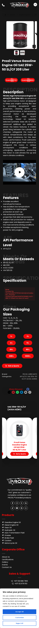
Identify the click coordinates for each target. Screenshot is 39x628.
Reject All (19, 623)
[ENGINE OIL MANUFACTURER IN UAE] (19, 5)
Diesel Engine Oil (11, 525)
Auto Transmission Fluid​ (14, 533)
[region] (19, 608)
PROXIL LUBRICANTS (30, 374)
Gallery (5, 562)
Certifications (7, 559)
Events (5, 564)
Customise (19, 617)
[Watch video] (19, 172)
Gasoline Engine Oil (13, 522)
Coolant (8, 540)
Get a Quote (13, 366)
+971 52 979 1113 (21, 583)
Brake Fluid (9, 538)
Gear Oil (8, 527)
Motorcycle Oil (11, 543)
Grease (8, 535)
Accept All (19, 612)
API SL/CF (23, 376)
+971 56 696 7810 (21, 581)
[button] (35, 4)
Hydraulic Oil (10, 530)
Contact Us (7, 567)
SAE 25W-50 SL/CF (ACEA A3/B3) (29, 377)
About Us (6, 557)
